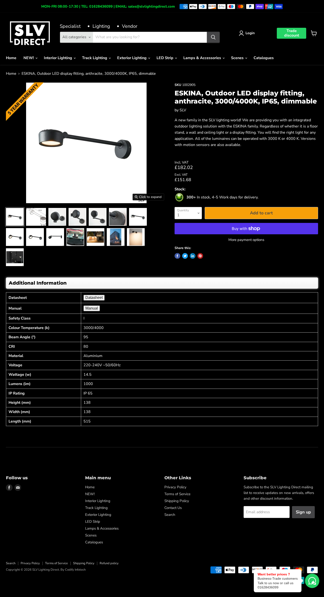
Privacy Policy (175, 487)
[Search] (213, 37)
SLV (183, 110)
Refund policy (109, 563)
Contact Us (173, 507)
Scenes (238, 58)
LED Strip (165, 58)
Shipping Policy (176, 500)
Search (169, 514)
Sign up (303, 512)
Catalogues (264, 58)
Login (250, 33)
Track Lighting (95, 58)
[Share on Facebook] (177, 256)
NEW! (29, 58)
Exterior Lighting (132, 58)
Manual (91, 308)
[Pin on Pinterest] (200, 256)
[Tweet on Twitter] (185, 256)
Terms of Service (177, 494)
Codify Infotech (75, 570)
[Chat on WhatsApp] (312, 581)
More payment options (246, 240)
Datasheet (94, 298)
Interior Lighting (58, 58)
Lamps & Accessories (202, 58)
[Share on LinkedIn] (192, 256)
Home (11, 58)
